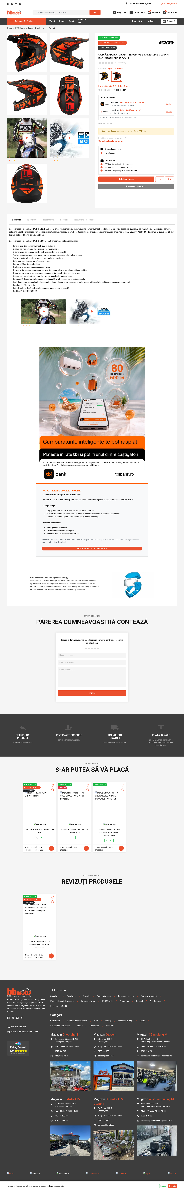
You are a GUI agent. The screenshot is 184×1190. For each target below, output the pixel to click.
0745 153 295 (60, 1051)
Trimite (92, 693)
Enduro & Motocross (37, 28)
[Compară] (169, 179)
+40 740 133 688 (61, 1116)
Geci (96, 1020)
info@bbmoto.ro (61, 1056)
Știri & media (155, 1001)
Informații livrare (88, 1001)
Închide (163, 1186)
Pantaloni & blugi (125, 1020)
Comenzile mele (104, 996)
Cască (52, 28)
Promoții (136, 21)
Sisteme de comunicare (77, 1020)
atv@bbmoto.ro (61, 1120)
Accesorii (110, 1026)
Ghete (142, 1020)
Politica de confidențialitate (62, 1001)
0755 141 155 (103, 1051)
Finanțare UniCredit (58, 1006)
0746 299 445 (103, 1120)
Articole (151, 21)
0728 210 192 (146, 1051)
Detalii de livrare (126, 179)
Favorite (86, 996)
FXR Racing (20, 28)
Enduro (80, 1026)
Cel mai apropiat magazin (140, 3)
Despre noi (124, 1001)
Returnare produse (126, 996)
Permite (172, 1186)
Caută (95, 12)
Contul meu (55, 996)
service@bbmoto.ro (106, 1125)
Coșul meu (71, 996)
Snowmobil (94, 1026)
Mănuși (108, 1020)
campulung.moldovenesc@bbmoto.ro (156, 1056)
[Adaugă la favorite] (159, 179)
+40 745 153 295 (18, 1027)
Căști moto (55, 1020)
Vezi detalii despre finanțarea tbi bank (92, 548)
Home (9, 28)
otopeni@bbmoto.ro (106, 1056)
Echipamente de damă (60, 1026)
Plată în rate (107, 1001)
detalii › (169, 104)
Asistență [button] (171, 21)
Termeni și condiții (149, 996)
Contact (139, 1001)
